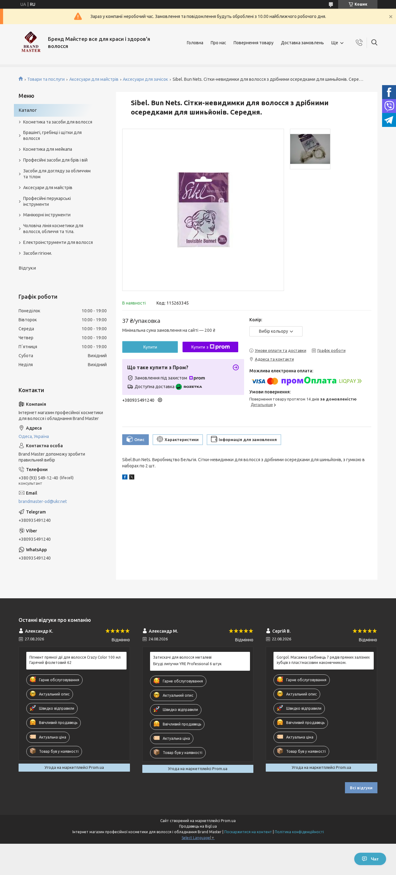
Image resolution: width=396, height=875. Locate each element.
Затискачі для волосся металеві (182, 657)
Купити (150, 346)
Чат (375, 858)
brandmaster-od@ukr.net (43, 501)
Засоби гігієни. (37, 253)
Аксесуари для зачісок (145, 79)
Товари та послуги (46, 79)
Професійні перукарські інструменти (47, 201)
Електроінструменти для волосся (58, 242)
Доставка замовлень (302, 42)
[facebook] (124, 477)
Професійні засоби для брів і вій (55, 160)
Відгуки (27, 268)
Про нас (218, 42)
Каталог (28, 110)
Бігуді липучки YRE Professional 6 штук (187, 664)
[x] (131, 477)
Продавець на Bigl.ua (198, 826)
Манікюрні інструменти (47, 214)
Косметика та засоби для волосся (57, 121)
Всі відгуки (361, 788)
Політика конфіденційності (299, 832)
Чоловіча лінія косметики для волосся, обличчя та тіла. (53, 228)
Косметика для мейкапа (47, 149)
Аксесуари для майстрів (93, 79)
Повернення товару (253, 42)
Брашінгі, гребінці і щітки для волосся (52, 135)
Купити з (199, 346)
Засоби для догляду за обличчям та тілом (57, 173)
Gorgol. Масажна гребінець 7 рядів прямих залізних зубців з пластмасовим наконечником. (323, 659)
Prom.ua (228, 821)
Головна (195, 42)
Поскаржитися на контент (248, 832)
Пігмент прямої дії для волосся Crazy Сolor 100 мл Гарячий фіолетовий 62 (75, 659)
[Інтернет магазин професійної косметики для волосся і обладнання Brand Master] (31, 42)
